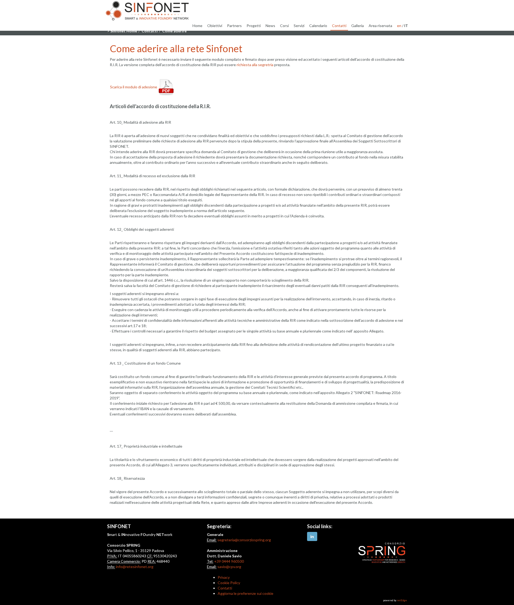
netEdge (402, 600)
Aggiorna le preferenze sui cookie (245, 593)
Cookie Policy (229, 582)
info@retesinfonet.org (134, 566)
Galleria (357, 25)
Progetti (254, 25)
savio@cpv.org (229, 566)
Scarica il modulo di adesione (133, 87)
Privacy (224, 577)
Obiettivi (214, 25)
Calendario (318, 25)
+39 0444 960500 (229, 561)
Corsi (284, 25)
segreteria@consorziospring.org (244, 540)
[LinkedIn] (312, 536)
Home (197, 25)
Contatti (339, 25)
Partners (234, 25)
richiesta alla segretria (255, 64)
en (399, 25)
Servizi (299, 25)
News (270, 25)
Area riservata (380, 25)
